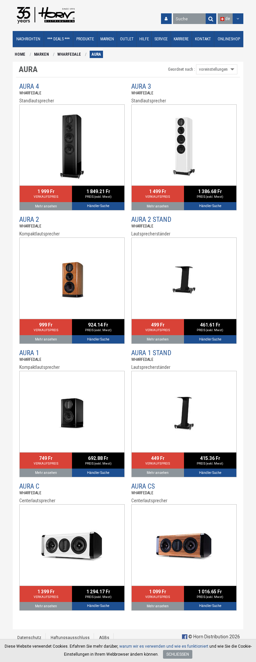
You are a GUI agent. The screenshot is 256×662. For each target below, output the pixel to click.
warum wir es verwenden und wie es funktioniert (163, 646)
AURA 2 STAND (151, 219)
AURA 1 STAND (151, 353)
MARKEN (41, 54)
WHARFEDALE (69, 54)
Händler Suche (98, 206)
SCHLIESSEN (177, 654)
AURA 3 (141, 86)
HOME (20, 54)
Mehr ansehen (46, 206)
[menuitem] (28, 39)
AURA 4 (29, 86)
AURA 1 (29, 353)
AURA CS (143, 486)
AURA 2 (29, 219)
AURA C (29, 486)
